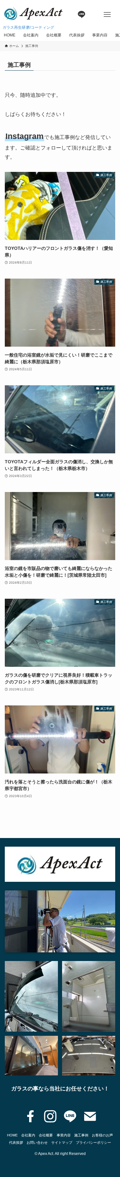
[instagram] (50, 1117)
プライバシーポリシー (93, 1142)
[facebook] (30, 1117)
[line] (70, 1117)
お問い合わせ (37, 1142)
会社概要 (46, 1135)
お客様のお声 (102, 1135)
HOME (12, 1135)
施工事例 (81, 1135)
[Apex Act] (34, 13)
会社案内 (28, 1135)
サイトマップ (61, 1142)
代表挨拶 (16, 1142)
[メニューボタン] (107, 14)
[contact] (90, 1117)
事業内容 (64, 1135)
